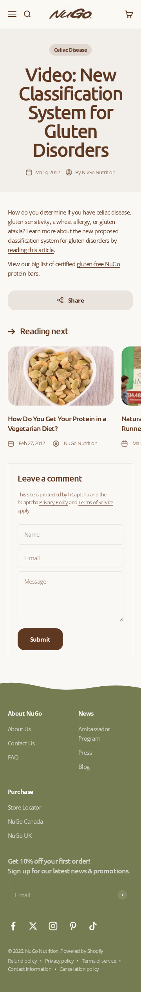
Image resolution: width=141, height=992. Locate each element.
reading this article (31, 250)
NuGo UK (19, 835)
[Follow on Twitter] (33, 926)
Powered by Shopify (81, 950)
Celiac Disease (70, 49)
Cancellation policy (79, 968)
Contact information (29, 968)
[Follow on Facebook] (13, 926)
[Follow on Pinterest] (73, 926)
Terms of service (99, 960)
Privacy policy (59, 960)
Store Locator (24, 807)
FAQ (13, 757)
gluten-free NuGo (98, 264)
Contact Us (21, 743)
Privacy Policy (53, 502)
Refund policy (22, 960)
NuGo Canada (25, 821)
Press (85, 752)
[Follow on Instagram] (53, 926)
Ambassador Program (94, 733)
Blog (84, 766)
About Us (19, 729)
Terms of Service (95, 502)
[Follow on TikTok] (93, 926)
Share (76, 300)
